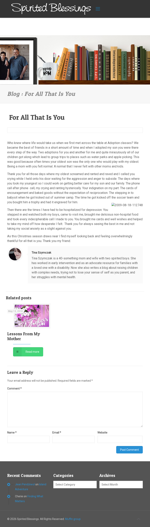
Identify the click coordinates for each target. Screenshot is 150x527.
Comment (14, 388)
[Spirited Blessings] (51, 9)
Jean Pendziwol (25, 484)
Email (56, 432)
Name (12, 432)
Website (102, 432)
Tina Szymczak (41, 252)
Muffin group (73, 519)
